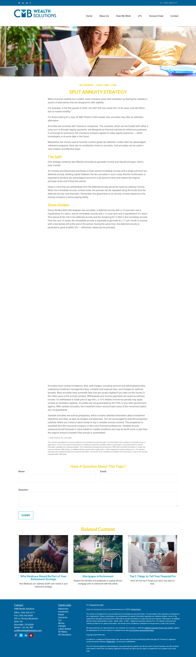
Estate (61, 614)
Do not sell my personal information (141, 630)
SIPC (113, 641)
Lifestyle (62, 625)
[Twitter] (19, 2)
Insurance (62, 617)
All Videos (62, 631)
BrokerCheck (136, 609)
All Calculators (64, 634)
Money (61, 623)
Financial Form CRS (96, 605)
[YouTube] (27, 2)
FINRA (108, 641)
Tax (60, 620)
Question (23, 489)
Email (103, 471)
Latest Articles (64, 628)
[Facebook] (30, 2)
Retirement (63, 608)
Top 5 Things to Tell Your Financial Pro (153, 576)
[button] (104, 16)
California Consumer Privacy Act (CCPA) (158, 628)
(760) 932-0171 (170, 2)
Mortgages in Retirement (98, 576)
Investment (63, 611)
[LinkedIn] (23, 2)
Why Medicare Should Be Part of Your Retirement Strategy (43, 578)
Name (21, 471)
